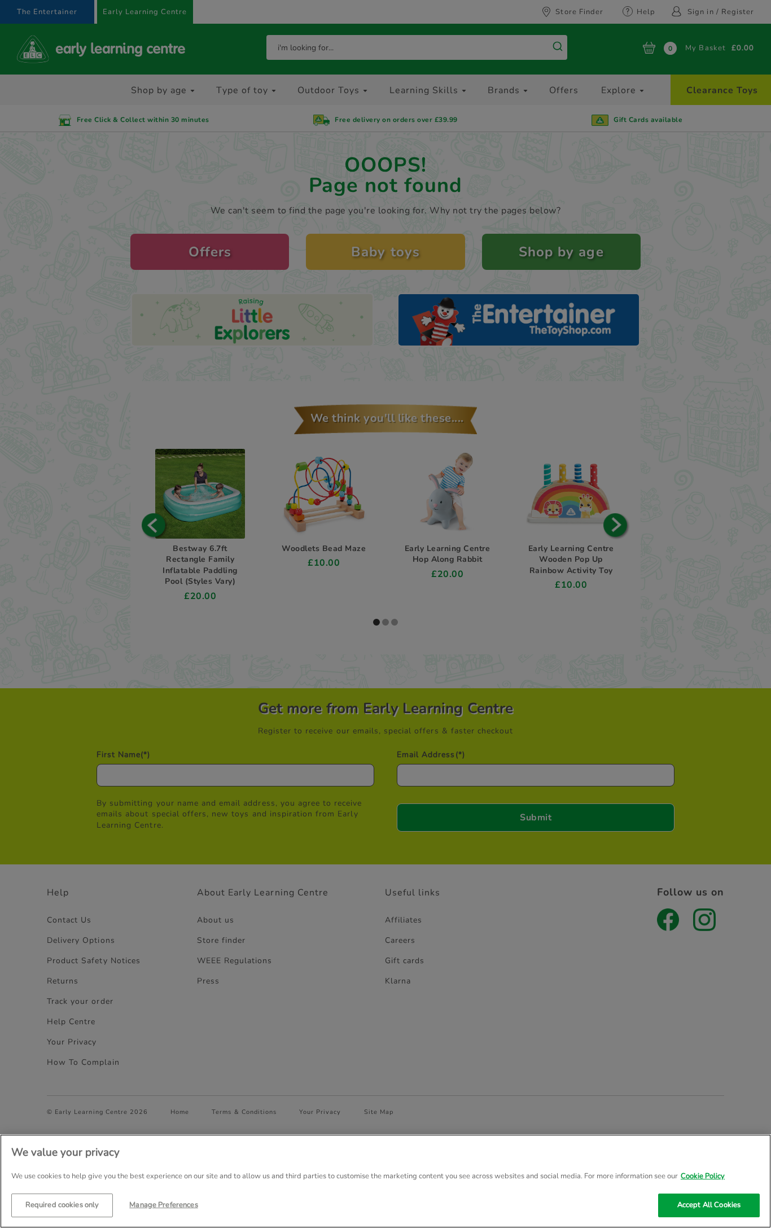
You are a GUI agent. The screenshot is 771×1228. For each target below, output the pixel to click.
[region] (385, 1181)
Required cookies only (62, 1204)
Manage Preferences (163, 1204)
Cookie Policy (703, 1176)
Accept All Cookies (709, 1204)
